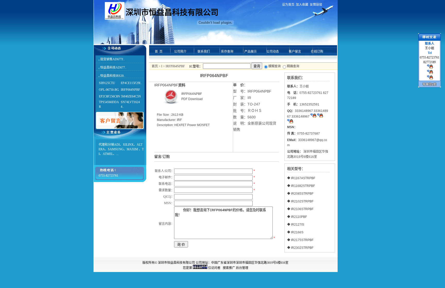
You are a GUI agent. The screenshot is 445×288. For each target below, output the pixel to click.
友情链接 (316, 4)
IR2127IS (297, 224)
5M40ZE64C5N (131, 96)
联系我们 (204, 51)
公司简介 (180, 51)
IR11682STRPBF (303, 186)
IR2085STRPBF (302, 193)
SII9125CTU (107, 83)
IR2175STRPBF (302, 240)
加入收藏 (302, 4)
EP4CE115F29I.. (131, 83)
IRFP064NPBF (130, 90)
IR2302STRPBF (302, 248)
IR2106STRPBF (302, 209)
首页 (155, 66)
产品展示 (250, 51)
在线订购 (317, 51)
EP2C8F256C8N (109, 96)
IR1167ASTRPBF (303, 178)
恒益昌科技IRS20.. (112, 76)
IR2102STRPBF (302, 201)
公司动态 (273, 51)
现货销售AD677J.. (112, 59)
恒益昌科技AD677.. (113, 67)
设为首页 (288, 4)
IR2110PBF (299, 217)
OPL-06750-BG (109, 90)
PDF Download (192, 99)
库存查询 (227, 51)
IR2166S (297, 232)
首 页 (158, 51)
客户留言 (295, 51)
